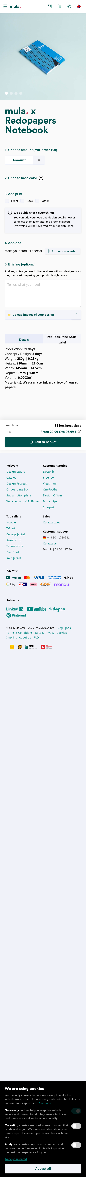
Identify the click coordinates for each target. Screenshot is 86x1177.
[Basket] (60, 6)
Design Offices (52, 495)
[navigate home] (15, 6)
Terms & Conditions (19, 632)
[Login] (69, 6)
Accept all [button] (43, 1168)
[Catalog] (50, 6)
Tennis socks (14, 546)
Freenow (48, 477)
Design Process (16, 483)
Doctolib (48, 471)
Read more (45, 1103)
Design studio (15, 471)
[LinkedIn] (16, 609)
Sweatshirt (13, 540)
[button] (5, 6)
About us (25, 637)
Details (24, 339)
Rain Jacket (13, 558)
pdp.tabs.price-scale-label (62, 339)
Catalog (11, 477)
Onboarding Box (17, 489)
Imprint (11, 637)
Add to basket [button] (45, 442)
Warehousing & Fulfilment (23, 501)
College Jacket (15, 534)
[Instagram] (58, 609)
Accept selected (16, 1159)
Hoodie (11, 522)
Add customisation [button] (65, 251)
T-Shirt (10, 528)
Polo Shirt (12, 552)
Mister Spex (51, 501)
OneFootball (51, 489)
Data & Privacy (44, 632)
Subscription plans (19, 495)
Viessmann (50, 483)
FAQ (36, 637)
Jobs (68, 628)
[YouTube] (38, 609)
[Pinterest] (17, 615)
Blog (60, 628)
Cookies (62, 632)
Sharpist (48, 507)
